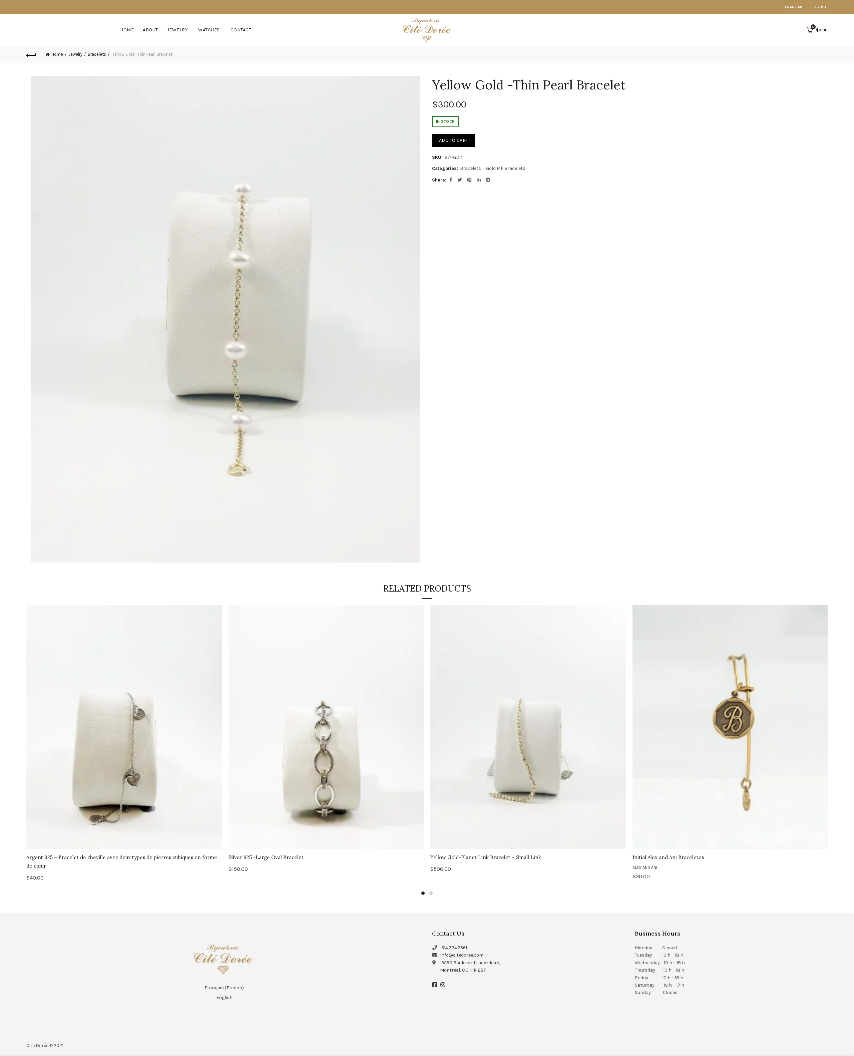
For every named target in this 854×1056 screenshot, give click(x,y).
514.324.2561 (454, 948)
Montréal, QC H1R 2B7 (463, 970)
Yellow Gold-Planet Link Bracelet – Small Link (485, 857)
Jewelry (177, 30)
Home (127, 30)
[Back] (31, 54)
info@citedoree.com (461, 955)
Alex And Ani (644, 867)
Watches (209, 30)
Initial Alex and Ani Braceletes (668, 857)
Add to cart (453, 140)
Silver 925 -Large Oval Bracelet (266, 857)
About (150, 30)
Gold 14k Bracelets (505, 168)
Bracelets (97, 54)
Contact (241, 30)
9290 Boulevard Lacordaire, (470, 963)
